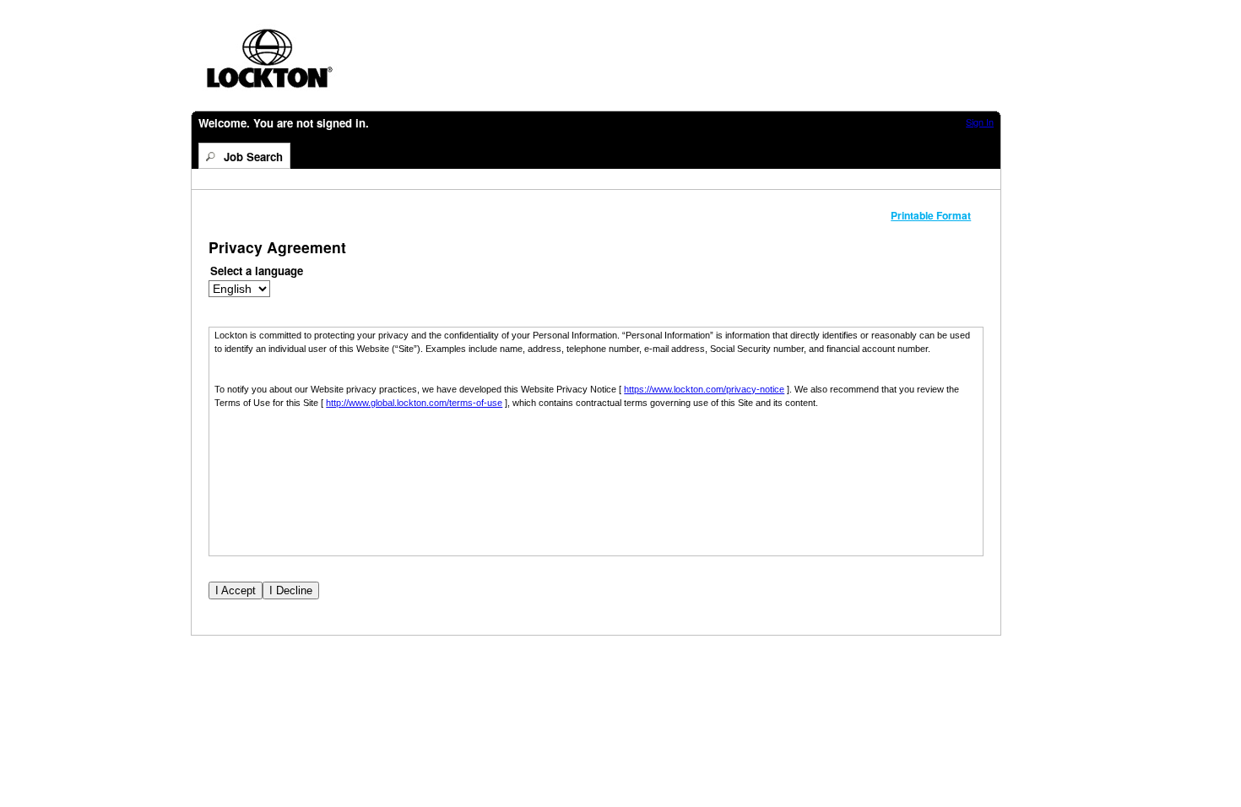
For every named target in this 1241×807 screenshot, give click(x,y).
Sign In (980, 121)
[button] (937, 215)
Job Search (253, 157)
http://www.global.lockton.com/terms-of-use (414, 403)
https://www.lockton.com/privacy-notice (704, 389)
